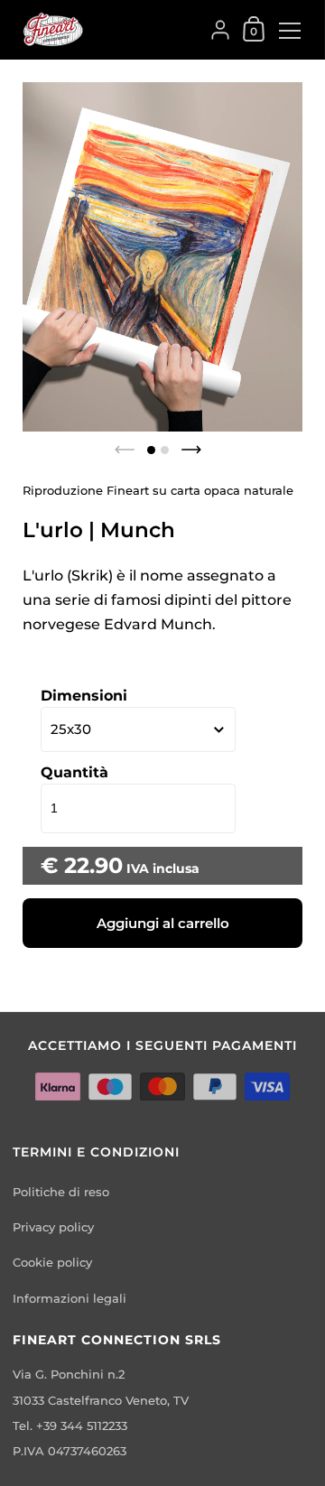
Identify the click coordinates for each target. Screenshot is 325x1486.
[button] (151, 450)
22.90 (93, 865)
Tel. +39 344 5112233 (70, 1426)
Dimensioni (84, 695)
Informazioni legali (69, 1298)
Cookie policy (52, 1262)
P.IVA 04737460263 (69, 1451)
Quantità (74, 772)
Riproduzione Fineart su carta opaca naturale (158, 490)
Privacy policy (53, 1227)
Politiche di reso (61, 1192)
